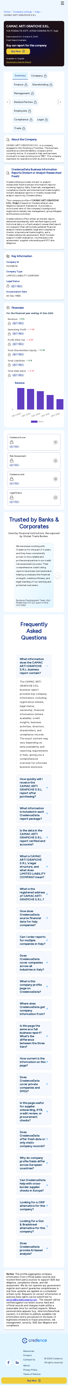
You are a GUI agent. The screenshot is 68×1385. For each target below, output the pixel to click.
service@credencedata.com (21, 1299)
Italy (37, 11)
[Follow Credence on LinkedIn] (17, 1362)
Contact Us (29, 1359)
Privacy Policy (30, 1369)
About (26, 1365)
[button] (34, 666)
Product (27, 1355)
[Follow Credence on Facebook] (8, 1362)
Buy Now (16, 51)
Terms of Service (31, 1374)
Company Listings (22, 11)
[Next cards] (57, 575)
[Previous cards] (10, 575)
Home (7, 11)
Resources (28, 1351)
